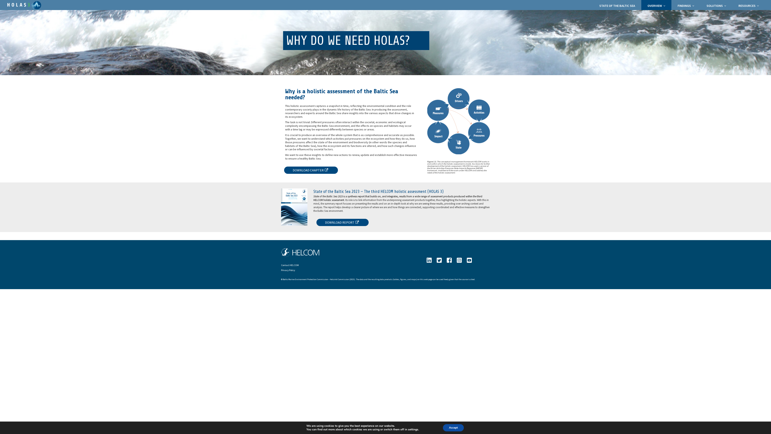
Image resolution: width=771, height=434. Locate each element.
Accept (453, 428)
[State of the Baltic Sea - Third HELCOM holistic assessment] (23, 4)
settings (413, 429)
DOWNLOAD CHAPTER (308, 170)
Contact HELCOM (290, 265)
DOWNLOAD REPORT (339, 222)
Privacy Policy (288, 270)
